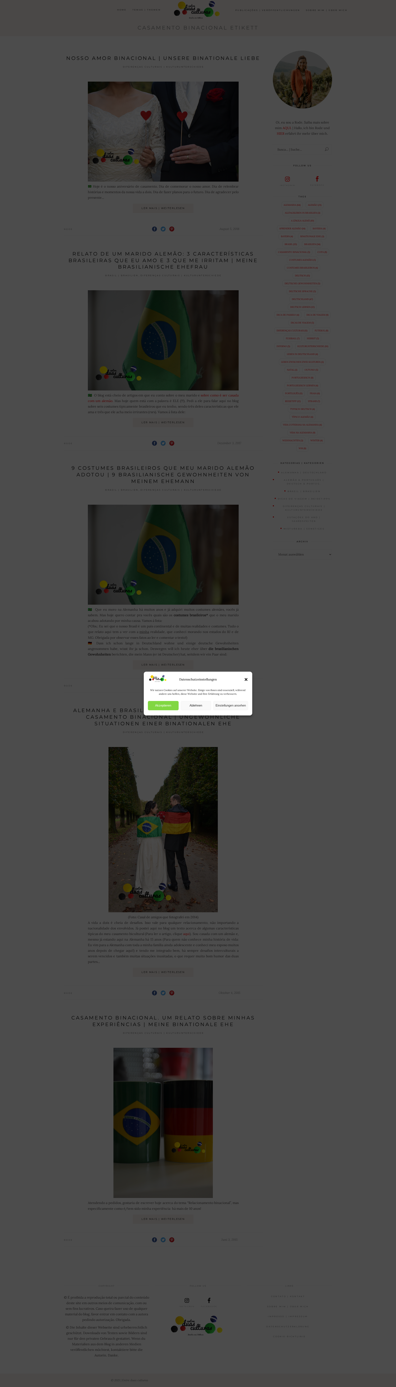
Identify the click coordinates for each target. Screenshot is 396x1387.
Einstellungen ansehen (231, 705)
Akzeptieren (163, 705)
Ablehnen (196, 705)
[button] (246, 679)
